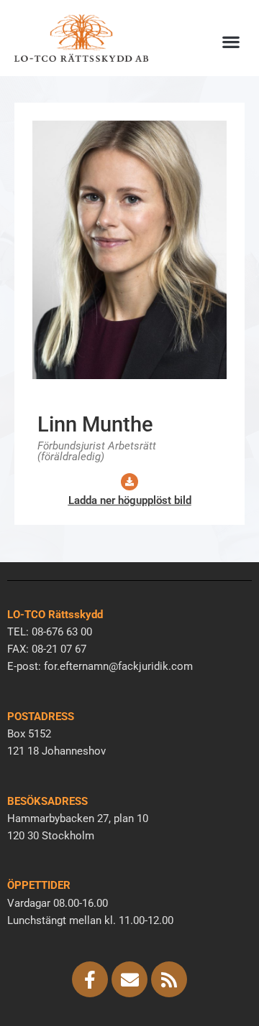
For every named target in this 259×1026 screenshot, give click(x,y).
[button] (231, 41)
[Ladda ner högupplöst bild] (129, 481)
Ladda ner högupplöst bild (129, 500)
